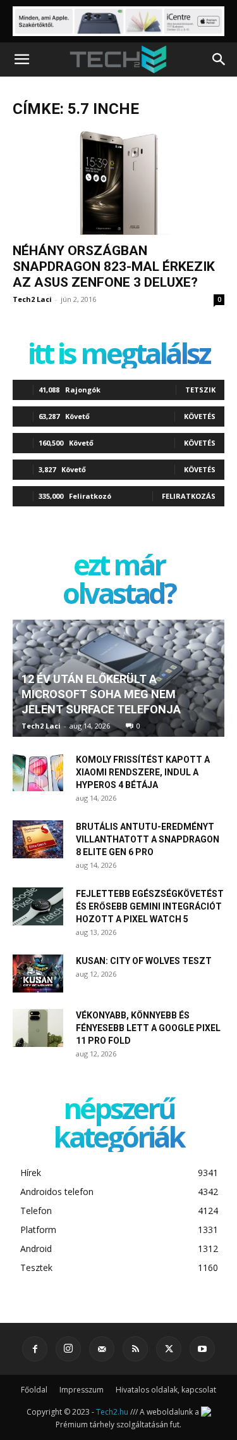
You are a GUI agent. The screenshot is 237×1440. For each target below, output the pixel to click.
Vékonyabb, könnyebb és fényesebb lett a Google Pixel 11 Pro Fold (148, 1028)
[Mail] (101, 1349)
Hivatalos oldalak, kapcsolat (166, 1389)
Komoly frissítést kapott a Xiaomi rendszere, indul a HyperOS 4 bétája (143, 772)
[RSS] (135, 1349)
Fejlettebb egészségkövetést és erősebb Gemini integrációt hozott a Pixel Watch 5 (150, 906)
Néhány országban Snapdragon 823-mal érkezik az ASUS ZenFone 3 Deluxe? (114, 266)
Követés (200, 416)
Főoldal (34, 1389)
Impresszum (81, 1389)
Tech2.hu (112, 1411)
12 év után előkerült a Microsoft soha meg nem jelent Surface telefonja (101, 694)
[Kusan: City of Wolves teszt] (38, 973)
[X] (168, 1349)
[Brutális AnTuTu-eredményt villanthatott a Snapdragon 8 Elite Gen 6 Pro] (38, 839)
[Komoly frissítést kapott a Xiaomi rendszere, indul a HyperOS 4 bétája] (38, 772)
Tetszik (200, 389)
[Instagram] (68, 1349)
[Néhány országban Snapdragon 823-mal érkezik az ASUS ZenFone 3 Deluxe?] (118, 183)
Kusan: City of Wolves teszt (144, 961)
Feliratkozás (189, 496)
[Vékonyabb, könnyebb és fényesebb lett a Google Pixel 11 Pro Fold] (38, 1028)
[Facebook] (34, 1349)
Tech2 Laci (32, 299)
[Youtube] (202, 1349)
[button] (21, 59)
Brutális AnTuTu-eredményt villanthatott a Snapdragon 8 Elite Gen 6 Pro (147, 839)
